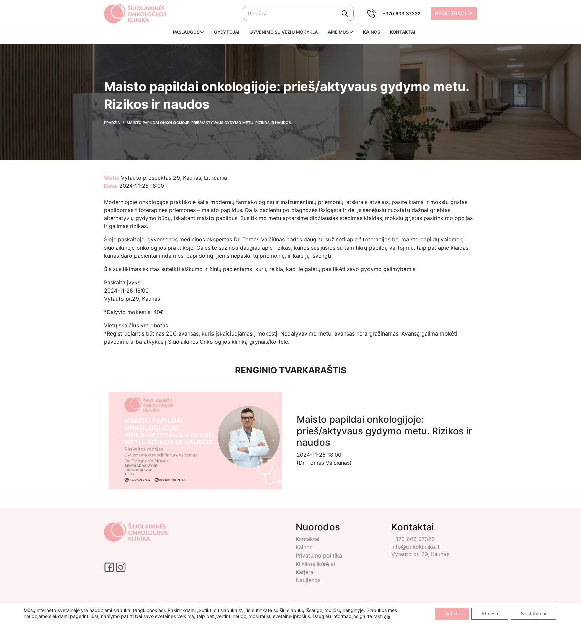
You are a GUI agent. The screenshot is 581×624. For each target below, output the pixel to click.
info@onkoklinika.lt (415, 546)
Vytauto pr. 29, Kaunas (420, 554)
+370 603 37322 (401, 13)
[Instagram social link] (121, 566)
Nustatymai (533, 613)
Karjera (304, 572)
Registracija (454, 13)
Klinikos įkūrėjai (315, 564)
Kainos (304, 547)
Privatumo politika (319, 555)
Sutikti (452, 613)
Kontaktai (307, 539)
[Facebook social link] (110, 566)
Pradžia (112, 122)
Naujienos (308, 580)
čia (387, 617)
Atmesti (489, 613)
